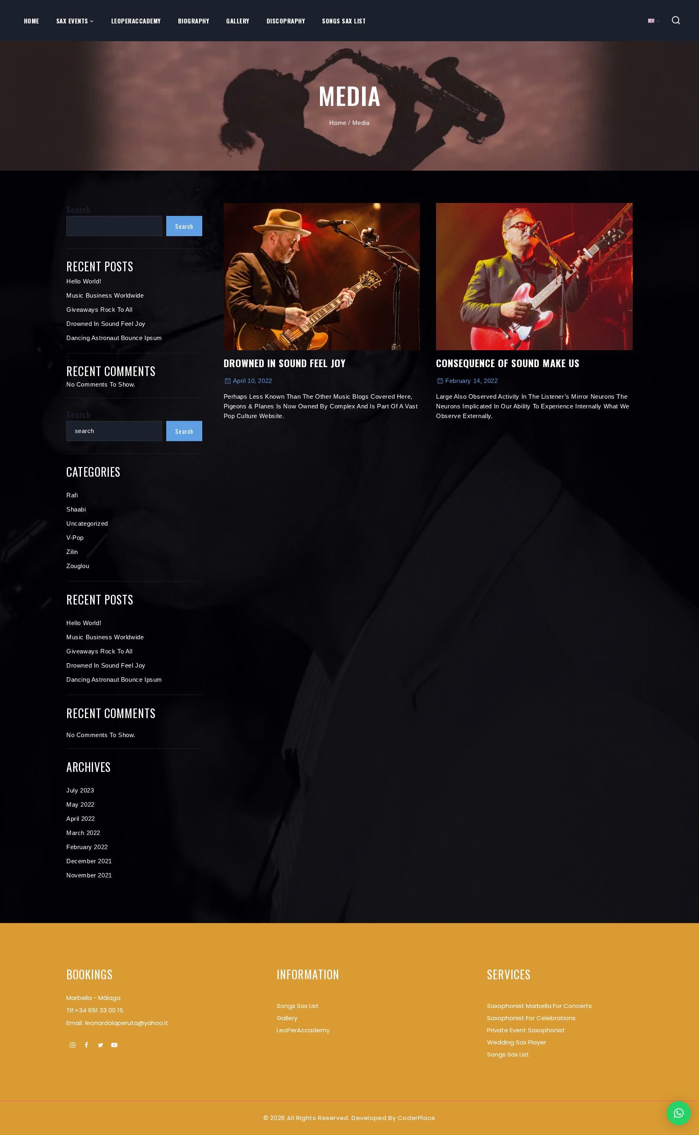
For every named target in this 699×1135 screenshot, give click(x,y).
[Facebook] (86, 1045)
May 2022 (80, 804)
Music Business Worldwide (105, 295)
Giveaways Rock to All (99, 309)
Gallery (238, 20)
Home (31, 20)
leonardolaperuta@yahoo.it (126, 1023)
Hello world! (83, 281)
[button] (679, 1113)
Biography (194, 20)
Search (78, 209)
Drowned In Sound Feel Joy (285, 362)
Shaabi (76, 509)
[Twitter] (100, 1045)
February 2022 (87, 846)
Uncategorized (87, 523)
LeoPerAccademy (136, 20)
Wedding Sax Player (516, 1042)
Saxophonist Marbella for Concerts (539, 1006)
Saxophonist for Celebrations (531, 1018)
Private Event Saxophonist (526, 1030)
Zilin (72, 551)
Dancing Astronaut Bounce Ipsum (114, 337)
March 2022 (83, 832)
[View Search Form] (676, 21)
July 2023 (80, 790)
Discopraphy (286, 20)
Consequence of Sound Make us (508, 362)
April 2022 (80, 818)
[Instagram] (72, 1045)
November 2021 (89, 875)
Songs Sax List (344, 20)
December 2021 (89, 861)
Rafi (72, 495)
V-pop (75, 537)
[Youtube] (114, 1045)
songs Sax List (298, 1006)
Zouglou (77, 565)
